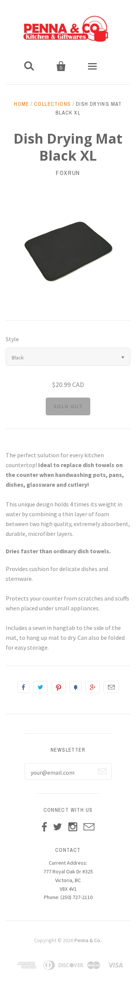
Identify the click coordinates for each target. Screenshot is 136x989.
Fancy (76, 687)
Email (111, 687)
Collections (52, 104)
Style (12, 339)
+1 (92, 687)
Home (21, 104)
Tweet (40, 687)
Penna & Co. (87, 940)
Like (23, 687)
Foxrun (68, 173)
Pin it (58, 687)
